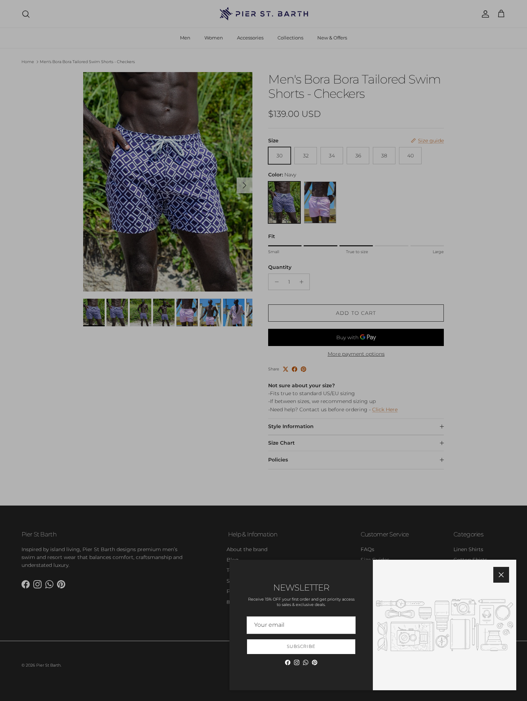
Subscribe (301, 646)
